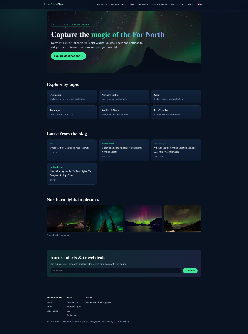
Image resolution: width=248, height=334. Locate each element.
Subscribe (190, 271)
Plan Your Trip (177, 4)
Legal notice (52, 311)
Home (49, 302)
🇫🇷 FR (200, 4)
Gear (132, 4)
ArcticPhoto (54, 4)
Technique (143, 4)
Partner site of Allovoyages (98, 302)
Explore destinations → (68, 55)
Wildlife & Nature (159, 4)
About (190, 4)
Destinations (101, 4)
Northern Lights (118, 4)
